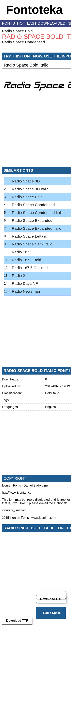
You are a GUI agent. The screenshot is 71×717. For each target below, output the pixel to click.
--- (3, 46)
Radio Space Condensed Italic (38, 213)
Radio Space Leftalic (29, 236)
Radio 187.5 (22, 252)
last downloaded (46, 23)
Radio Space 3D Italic (30, 189)
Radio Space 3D (26, 181)
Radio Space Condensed (23, 42)
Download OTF (51, 599)
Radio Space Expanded (32, 220)
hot (21, 23)
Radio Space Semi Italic (32, 244)
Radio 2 (18, 276)
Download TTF (17, 620)
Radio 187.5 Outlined (30, 268)
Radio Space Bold (17, 31)
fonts (8, 23)
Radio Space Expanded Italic (36, 228)
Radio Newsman (26, 291)
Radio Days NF (25, 283)
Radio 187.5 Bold (26, 260)
